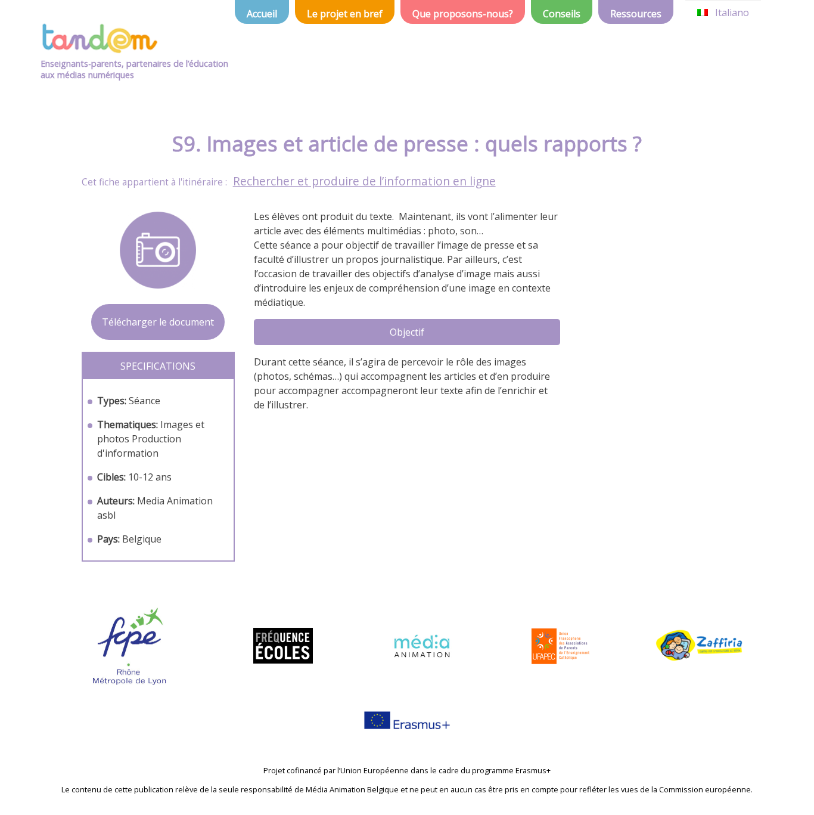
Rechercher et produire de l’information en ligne (364, 181)
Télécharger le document (158, 322)
